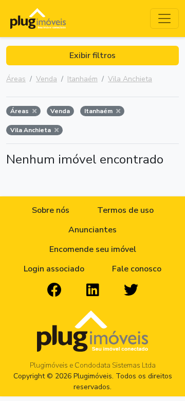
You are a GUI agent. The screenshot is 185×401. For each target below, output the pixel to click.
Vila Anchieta (130, 79)
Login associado (54, 269)
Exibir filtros (92, 55)
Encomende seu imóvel (92, 249)
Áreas (16, 79)
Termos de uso (125, 210)
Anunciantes (92, 229)
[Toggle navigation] (164, 18)
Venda (46, 79)
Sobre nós (50, 210)
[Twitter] (131, 290)
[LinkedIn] (93, 290)
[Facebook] (54, 290)
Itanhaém (82, 79)
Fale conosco (136, 269)
